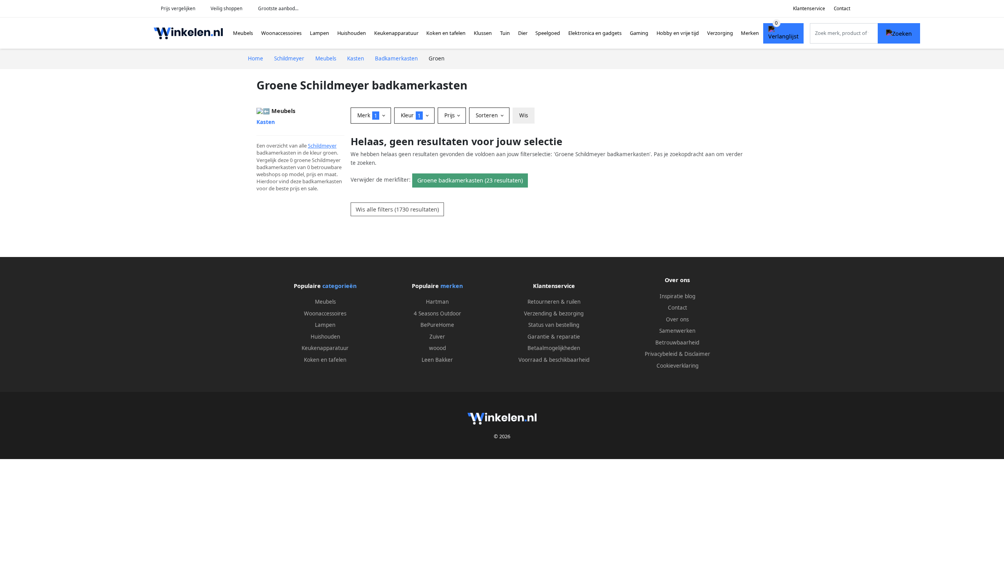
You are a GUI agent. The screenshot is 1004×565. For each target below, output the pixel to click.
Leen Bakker (437, 359)
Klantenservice (809, 8)
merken (451, 286)
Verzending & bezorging (554, 313)
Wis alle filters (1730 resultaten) (397, 209)
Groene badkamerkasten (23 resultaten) (470, 180)
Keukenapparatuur (396, 32)
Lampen (319, 32)
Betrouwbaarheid (677, 342)
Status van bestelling (553, 324)
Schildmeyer (322, 145)
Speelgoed (547, 32)
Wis (523, 115)
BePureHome (437, 324)
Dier (522, 32)
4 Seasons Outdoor (437, 313)
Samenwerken (677, 330)
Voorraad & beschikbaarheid (553, 359)
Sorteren (487, 115)
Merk (367, 115)
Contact (842, 8)
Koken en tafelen (446, 32)
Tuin (505, 32)
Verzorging (720, 32)
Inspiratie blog (677, 296)
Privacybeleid (661, 353)
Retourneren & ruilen (553, 301)
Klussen (483, 32)
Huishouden (351, 32)
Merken (750, 32)
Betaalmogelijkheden (553, 348)
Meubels (243, 32)
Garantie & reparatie (553, 336)
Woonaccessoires (281, 32)
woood (437, 348)
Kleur (411, 115)
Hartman (437, 301)
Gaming (639, 32)
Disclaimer (697, 353)
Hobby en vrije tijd (678, 32)
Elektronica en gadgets (595, 32)
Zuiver (437, 336)
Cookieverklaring (677, 365)
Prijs (450, 115)
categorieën (339, 286)
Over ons (677, 319)
